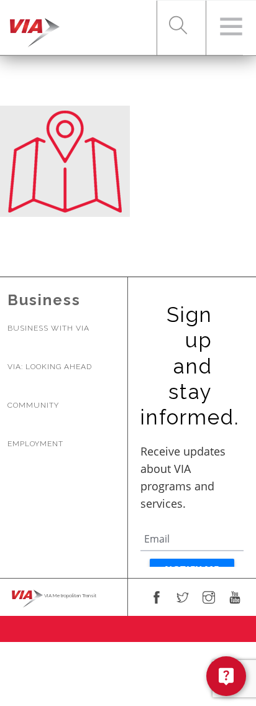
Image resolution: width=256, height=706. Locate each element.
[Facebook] (156, 598)
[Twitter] (182, 598)
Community (33, 405)
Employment (35, 443)
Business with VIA (48, 328)
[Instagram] (209, 598)
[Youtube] (235, 598)
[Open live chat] (226, 676)
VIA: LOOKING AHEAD (49, 366)
